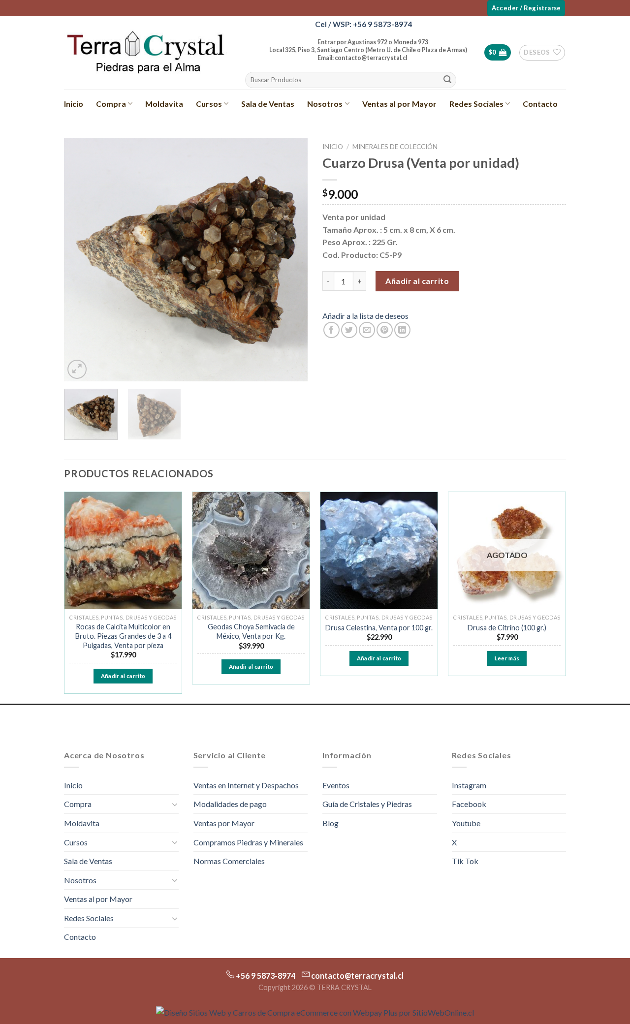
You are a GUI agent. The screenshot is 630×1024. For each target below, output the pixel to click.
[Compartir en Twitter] (349, 330)
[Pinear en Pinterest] (385, 330)
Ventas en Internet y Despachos (246, 785)
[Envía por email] (367, 330)
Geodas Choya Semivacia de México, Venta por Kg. (251, 631)
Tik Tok (465, 861)
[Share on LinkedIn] (402, 330)
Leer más (507, 658)
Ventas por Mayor (223, 823)
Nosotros (325, 103)
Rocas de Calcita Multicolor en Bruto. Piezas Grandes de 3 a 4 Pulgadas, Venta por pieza (123, 635)
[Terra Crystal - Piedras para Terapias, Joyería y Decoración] (145, 52)
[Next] (290, 259)
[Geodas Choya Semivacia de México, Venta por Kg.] (251, 550)
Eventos (335, 785)
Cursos (209, 103)
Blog (330, 823)
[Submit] (447, 80)
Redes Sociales (476, 103)
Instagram (469, 785)
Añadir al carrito (417, 280)
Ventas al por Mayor (399, 103)
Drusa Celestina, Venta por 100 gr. (379, 627)
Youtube (466, 823)
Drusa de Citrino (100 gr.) (507, 627)
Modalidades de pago (230, 803)
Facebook (469, 803)
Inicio (73, 103)
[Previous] (81, 259)
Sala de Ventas (267, 103)
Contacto (540, 103)
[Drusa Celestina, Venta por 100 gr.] (379, 550)
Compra (111, 103)
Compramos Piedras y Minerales (248, 842)
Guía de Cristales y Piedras (367, 803)
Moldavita (164, 103)
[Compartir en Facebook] (331, 330)
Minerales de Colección (395, 147)
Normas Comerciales (229, 861)
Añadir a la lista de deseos (365, 315)
